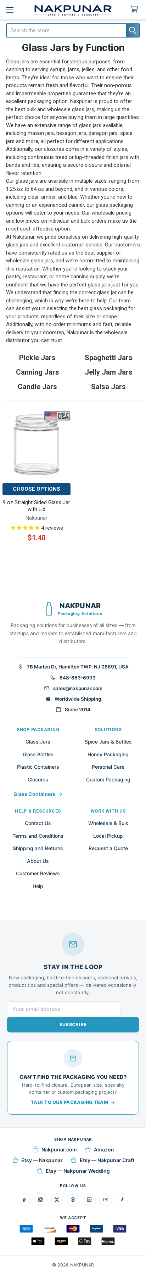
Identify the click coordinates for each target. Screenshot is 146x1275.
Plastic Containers (38, 767)
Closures (38, 779)
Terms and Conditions (37, 836)
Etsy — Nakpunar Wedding (78, 1171)
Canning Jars (37, 372)
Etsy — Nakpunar (42, 1160)
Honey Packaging (108, 754)
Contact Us (38, 823)
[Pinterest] (73, 1199)
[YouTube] (105, 1199)
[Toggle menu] (9, 9)
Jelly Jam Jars (109, 372)
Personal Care (108, 767)
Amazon (104, 1149)
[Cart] (135, 9)
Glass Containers (34, 794)
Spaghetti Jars (109, 357)
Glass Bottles (38, 754)
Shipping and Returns (38, 848)
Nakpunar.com (59, 1149)
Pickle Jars (37, 357)
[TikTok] (122, 1199)
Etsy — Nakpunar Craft (107, 1160)
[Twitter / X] (56, 1199)
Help (38, 886)
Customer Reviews (38, 873)
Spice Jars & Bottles (108, 742)
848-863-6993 (78, 678)
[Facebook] (24, 1199)
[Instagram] (40, 1199)
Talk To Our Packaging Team (69, 1102)
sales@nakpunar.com (77, 688)
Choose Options (36, 489)
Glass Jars (38, 742)
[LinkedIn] (89, 1199)
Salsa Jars (108, 386)
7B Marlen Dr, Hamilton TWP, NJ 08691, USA (78, 667)
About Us (38, 861)
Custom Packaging (108, 779)
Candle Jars (37, 386)
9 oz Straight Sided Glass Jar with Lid (36, 505)
